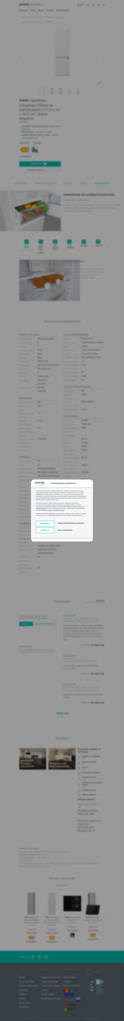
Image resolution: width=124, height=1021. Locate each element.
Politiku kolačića (41, 508)
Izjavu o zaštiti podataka (56, 510)
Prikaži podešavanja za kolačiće (71, 523)
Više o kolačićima (65, 530)
